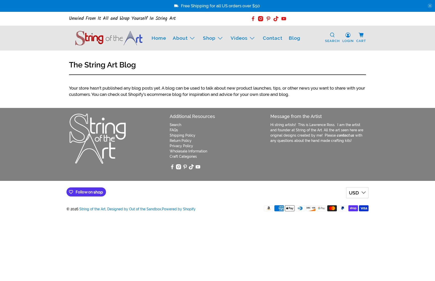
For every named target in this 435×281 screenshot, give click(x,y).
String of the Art (92, 209)
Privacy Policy (181, 146)
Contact (272, 38)
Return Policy (181, 141)
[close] (429, 5)
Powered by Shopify (179, 209)
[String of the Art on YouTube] (283, 18)
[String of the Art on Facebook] (253, 18)
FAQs (174, 130)
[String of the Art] (108, 38)
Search (175, 125)
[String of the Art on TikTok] (275, 18)
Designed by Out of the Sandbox (134, 209)
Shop (209, 38)
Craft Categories (183, 156)
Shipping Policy (182, 135)
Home (159, 38)
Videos (239, 38)
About (180, 38)
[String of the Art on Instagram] (260, 18)
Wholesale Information (188, 151)
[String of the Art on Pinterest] (268, 18)
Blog (294, 38)
